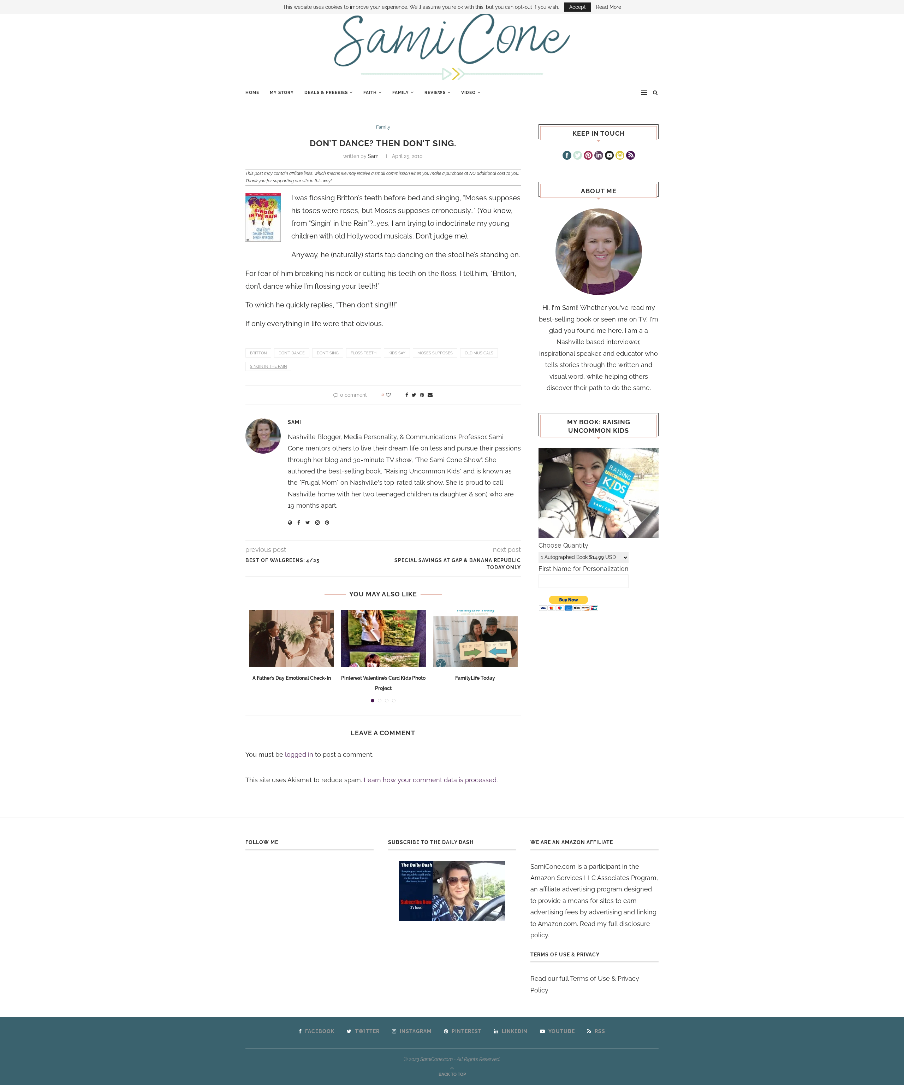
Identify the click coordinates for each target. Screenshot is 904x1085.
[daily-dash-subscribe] (452, 891)
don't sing (328, 353)
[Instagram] (619, 156)
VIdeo (468, 92)
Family (400, 92)
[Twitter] (577, 156)
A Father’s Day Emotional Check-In (291, 678)
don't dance (292, 353)
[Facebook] (567, 156)
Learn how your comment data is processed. (431, 780)
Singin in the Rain (268, 366)
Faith (370, 92)
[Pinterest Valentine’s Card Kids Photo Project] (383, 638)
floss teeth (363, 353)
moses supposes (435, 353)
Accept (577, 7)
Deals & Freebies (326, 92)
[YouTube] (609, 156)
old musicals (479, 353)
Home (252, 92)
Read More (608, 7)
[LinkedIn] (598, 156)
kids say (396, 353)
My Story (282, 92)
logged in (299, 754)
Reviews (435, 92)
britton (258, 353)
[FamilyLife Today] (475, 638)
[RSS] (630, 156)
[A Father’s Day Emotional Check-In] (291, 638)
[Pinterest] (588, 156)
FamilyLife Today (475, 678)
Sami (374, 156)
